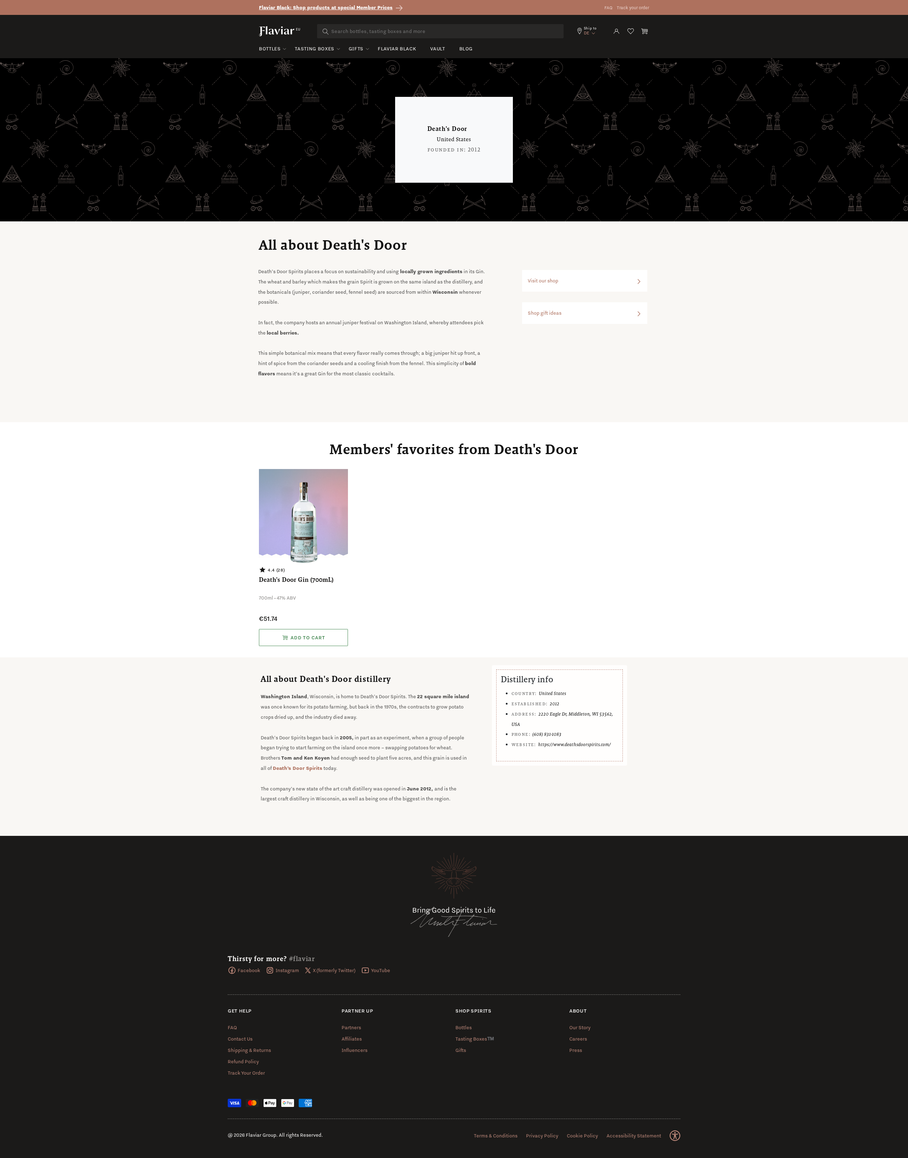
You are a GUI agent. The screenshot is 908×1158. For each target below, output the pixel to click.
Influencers (354, 1050)
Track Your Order (246, 1073)
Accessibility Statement (634, 1135)
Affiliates (352, 1039)
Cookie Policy (582, 1135)
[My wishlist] (630, 31)
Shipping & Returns (249, 1050)
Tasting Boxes (314, 48)
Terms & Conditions (495, 1135)
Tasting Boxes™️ (474, 1039)
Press (575, 1050)
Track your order (633, 7)
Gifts (356, 48)
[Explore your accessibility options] (675, 1135)
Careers (578, 1039)
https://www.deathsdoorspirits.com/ (574, 744)
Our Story (580, 1027)
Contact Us (240, 1039)
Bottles (270, 48)
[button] (645, 31)
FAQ (608, 7)
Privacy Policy (542, 1135)
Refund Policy (243, 1061)
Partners (351, 1027)
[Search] (325, 31)
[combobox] (440, 31)
